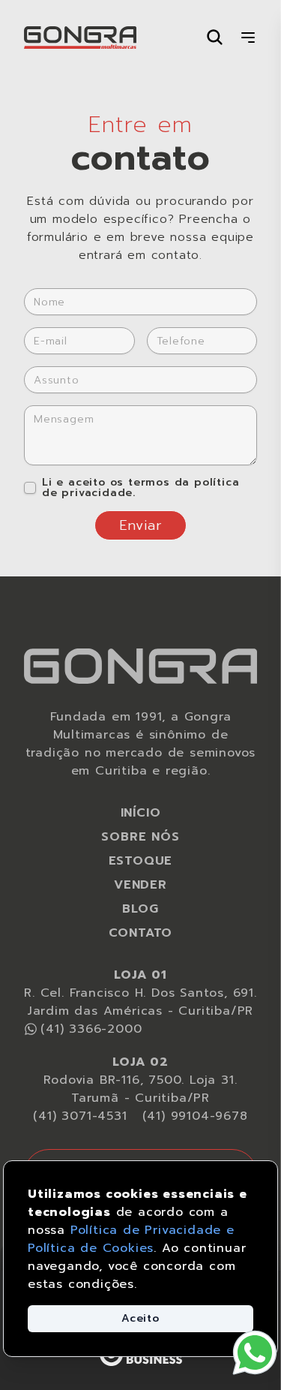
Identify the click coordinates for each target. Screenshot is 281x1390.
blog (140, 909)
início (141, 813)
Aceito (140, 1318)
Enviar (141, 525)
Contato (141, 933)
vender (140, 885)
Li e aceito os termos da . (140, 487)
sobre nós (140, 837)
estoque (141, 861)
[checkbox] (30, 488)
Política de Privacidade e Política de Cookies (131, 1239)
